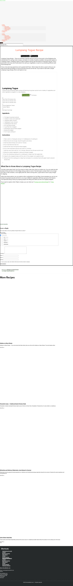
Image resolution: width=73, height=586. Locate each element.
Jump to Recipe (25, 56)
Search (2, 42)
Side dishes (5, 554)
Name (1, 255)
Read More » (2, 347)
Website (1, 259)
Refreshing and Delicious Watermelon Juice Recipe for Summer (15, 470)
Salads (3, 556)
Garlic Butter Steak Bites (6, 537)
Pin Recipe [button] (33, 95)
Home (3, 33)
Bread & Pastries (6, 553)
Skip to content (2, 0)
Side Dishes (7, 26)
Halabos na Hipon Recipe (6, 343)
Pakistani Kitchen (6, 565)
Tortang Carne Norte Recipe (41, 182)
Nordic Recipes (7, 27)
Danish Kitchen (5, 557)
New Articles (4, 39)
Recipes (3, 25)
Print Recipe (34, 56)
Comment (2, 253)
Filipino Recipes (8, 28)
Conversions (7, 38)
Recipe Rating (2, 232)
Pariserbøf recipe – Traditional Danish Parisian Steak (13, 404)
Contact (3, 31)
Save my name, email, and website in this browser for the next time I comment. (16, 261)
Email (1, 257)
